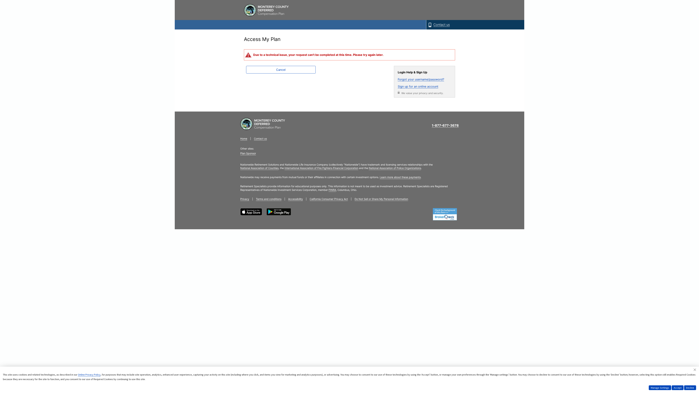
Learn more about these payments (400, 177)
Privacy (244, 199)
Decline (690, 387)
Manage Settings (660, 387)
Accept (678, 387)
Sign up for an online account (418, 86)
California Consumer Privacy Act (329, 199)
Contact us (260, 138)
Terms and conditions (268, 199)
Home (243, 138)
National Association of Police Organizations (395, 168)
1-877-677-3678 (445, 125)
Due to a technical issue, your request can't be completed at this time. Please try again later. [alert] (318, 55)
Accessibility (295, 199)
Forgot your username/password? (421, 79)
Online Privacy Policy (89, 374)
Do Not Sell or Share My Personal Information (381, 199)
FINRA (332, 189)
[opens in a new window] (251, 211)
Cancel (281, 70)
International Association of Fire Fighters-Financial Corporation (321, 168)
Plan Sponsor (248, 153)
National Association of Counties (259, 168)
